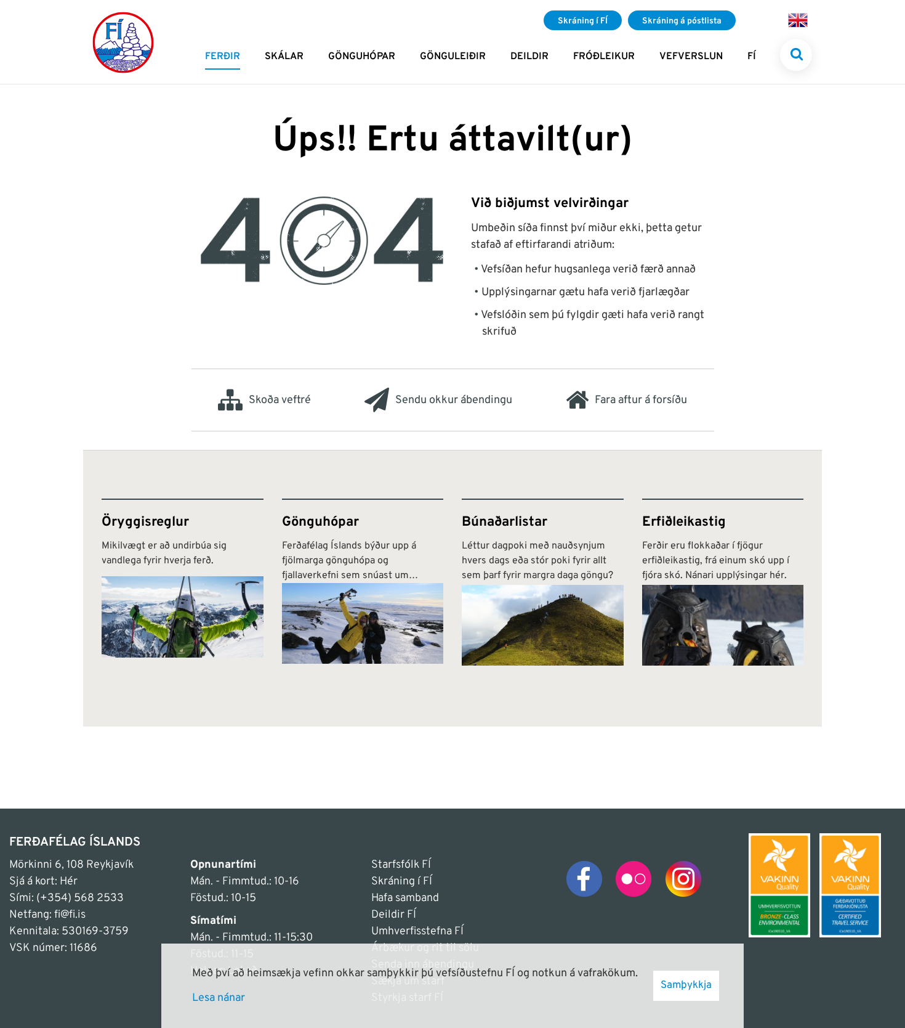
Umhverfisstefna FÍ (417, 931)
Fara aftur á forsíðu (641, 400)
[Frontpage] (123, 42)
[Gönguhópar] (363, 582)
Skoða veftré (280, 400)
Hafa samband (405, 898)
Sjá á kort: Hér (43, 882)
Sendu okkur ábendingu (453, 400)
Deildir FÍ (393, 915)
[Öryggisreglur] (182, 582)
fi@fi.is (70, 915)
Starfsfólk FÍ (401, 865)
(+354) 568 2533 (80, 898)
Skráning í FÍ (401, 882)
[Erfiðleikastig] (723, 582)
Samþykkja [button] (686, 985)
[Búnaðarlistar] (542, 582)
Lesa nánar (218, 998)
